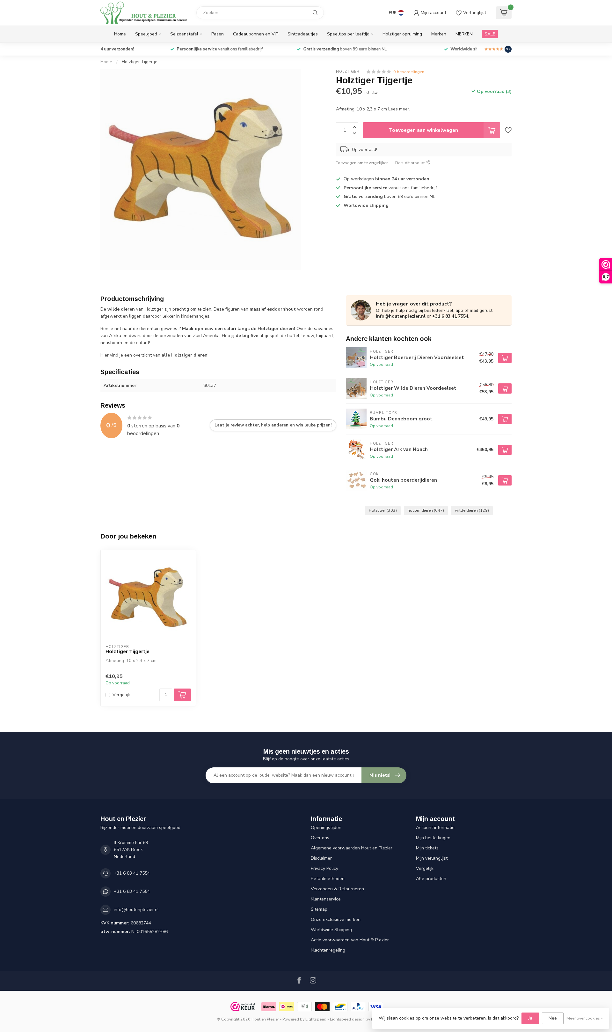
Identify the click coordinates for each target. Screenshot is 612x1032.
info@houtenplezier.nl (401, 316)
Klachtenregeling (328, 950)
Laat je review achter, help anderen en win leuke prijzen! (273, 425)
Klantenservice (326, 899)
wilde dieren (472, 510)
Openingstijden (326, 828)
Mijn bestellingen (433, 838)
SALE (489, 34)
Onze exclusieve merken (336, 919)
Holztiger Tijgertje (139, 62)
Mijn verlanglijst (432, 858)
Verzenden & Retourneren (337, 889)
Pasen (217, 34)
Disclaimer (321, 858)
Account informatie (435, 828)
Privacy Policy (324, 868)
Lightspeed (315, 1019)
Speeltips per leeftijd (348, 34)
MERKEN (464, 34)
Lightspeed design (347, 1019)
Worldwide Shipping (331, 930)
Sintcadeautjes (303, 34)
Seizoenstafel (184, 34)
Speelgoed (146, 34)
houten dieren (426, 510)
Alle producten (431, 879)
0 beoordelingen (408, 71)
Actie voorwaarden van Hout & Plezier (350, 940)
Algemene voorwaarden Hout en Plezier (351, 848)
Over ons (320, 838)
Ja (530, 1018)
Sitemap (319, 909)
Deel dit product (410, 162)
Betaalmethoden (328, 879)
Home (120, 34)
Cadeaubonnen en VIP (255, 34)
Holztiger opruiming (402, 34)
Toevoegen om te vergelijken (362, 162)
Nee (553, 1018)
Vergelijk (121, 694)
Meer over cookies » (584, 1018)
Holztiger (348, 71)
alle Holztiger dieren (185, 355)
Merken (438, 34)
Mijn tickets (427, 848)
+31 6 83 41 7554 (450, 316)
